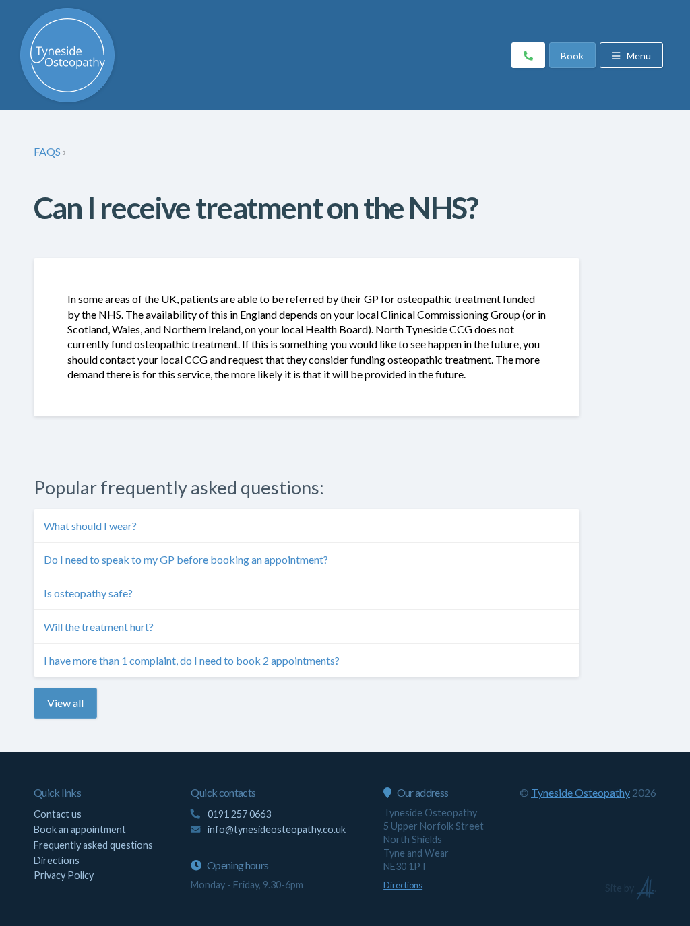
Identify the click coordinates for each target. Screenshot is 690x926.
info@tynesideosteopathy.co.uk (277, 829)
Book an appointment (80, 829)
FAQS (47, 151)
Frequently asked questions (93, 845)
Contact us (58, 814)
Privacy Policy (64, 875)
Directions (57, 860)
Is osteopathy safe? (88, 593)
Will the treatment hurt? (99, 626)
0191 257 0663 (238, 814)
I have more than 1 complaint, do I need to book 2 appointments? (192, 660)
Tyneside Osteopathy (580, 792)
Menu (638, 55)
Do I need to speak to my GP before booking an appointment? (186, 559)
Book (572, 55)
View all (65, 702)
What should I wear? (90, 525)
